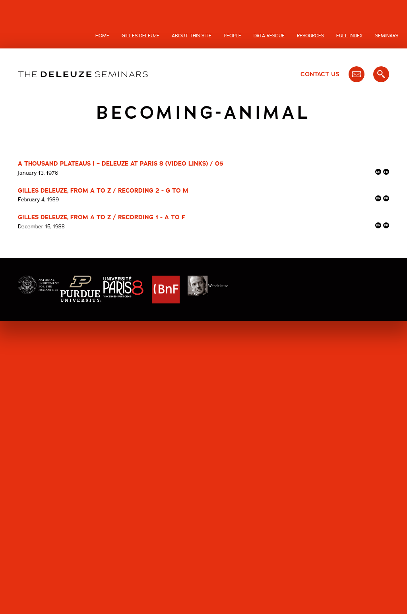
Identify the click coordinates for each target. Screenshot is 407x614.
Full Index (349, 36)
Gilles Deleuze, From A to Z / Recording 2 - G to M (103, 191)
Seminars (386, 36)
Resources (310, 36)
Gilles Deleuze (140, 36)
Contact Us (319, 74)
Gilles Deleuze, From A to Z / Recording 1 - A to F (101, 217)
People (232, 36)
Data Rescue (269, 36)
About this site (191, 36)
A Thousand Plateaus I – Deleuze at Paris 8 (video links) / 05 (120, 164)
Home (102, 36)
